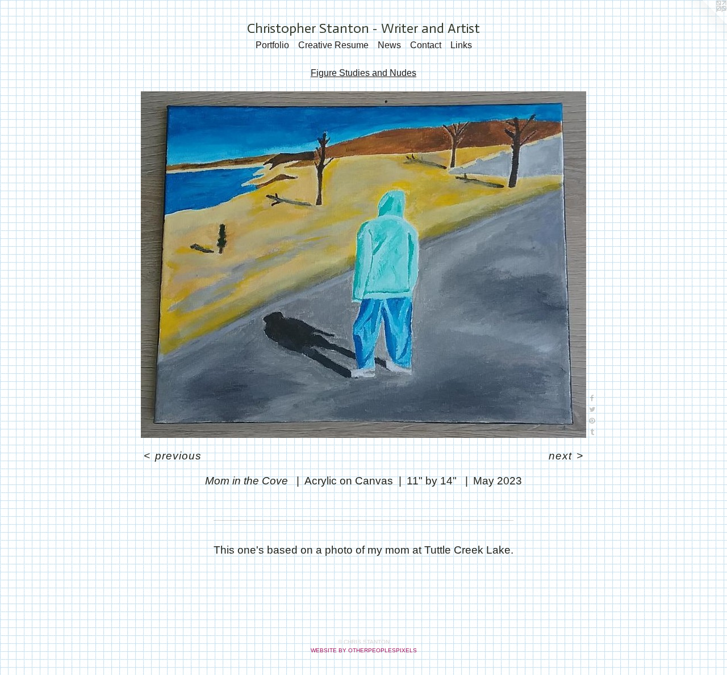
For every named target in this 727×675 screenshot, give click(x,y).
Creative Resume (333, 45)
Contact (425, 45)
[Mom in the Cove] (363, 264)
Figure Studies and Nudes (363, 73)
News (389, 45)
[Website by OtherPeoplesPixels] (704, 22)
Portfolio (272, 45)
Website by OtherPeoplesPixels (364, 650)
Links (461, 45)
